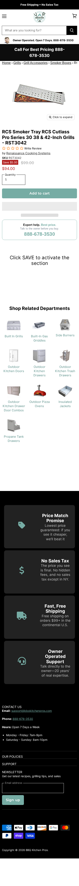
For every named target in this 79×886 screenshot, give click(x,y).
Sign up (13, 800)
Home (6, 63)
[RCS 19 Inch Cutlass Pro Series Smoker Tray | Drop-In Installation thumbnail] (22, 131)
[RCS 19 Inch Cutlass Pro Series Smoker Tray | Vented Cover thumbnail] (37, 131)
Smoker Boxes (60, 63)
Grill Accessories (35, 63)
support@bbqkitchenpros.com (31, 710)
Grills (17, 63)
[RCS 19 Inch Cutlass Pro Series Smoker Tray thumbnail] (8, 131)
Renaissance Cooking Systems (28, 153)
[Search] (71, 30)
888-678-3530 (39, 234)
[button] (39, 206)
